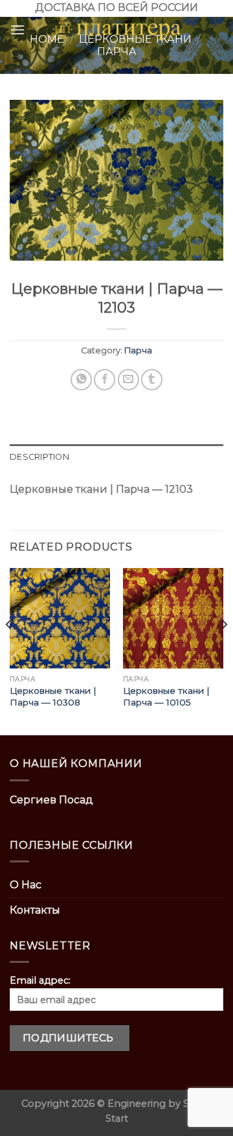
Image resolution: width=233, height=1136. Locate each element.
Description (39, 457)
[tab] (116, 457)
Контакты (35, 910)
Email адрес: (40, 980)
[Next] (223, 650)
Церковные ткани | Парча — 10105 (166, 696)
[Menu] (17, 29)
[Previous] (9, 650)
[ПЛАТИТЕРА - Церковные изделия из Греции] (116, 29)
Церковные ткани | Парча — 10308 (53, 696)
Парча (138, 350)
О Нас (25, 885)
